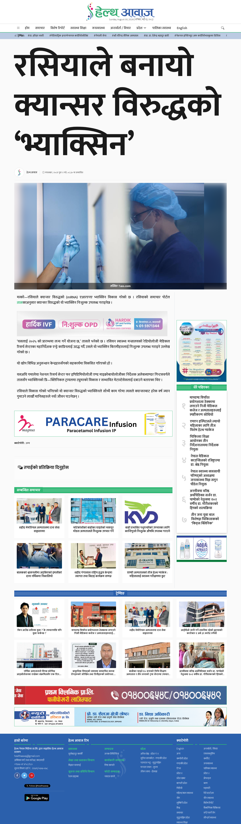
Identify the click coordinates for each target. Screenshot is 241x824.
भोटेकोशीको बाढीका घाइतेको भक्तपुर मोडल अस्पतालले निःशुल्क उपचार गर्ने (93, 529)
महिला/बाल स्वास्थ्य (185, 793)
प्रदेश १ (179, 773)
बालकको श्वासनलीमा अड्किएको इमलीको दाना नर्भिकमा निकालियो (39, 574)
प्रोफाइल (207, 778)
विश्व (178, 808)
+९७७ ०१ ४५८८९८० (23, 764)
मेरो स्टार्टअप (209, 793)
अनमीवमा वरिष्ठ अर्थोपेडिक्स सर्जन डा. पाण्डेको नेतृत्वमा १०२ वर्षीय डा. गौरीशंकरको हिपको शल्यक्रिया (204, 499)
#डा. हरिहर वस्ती (36, 35)
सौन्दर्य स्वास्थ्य (210, 817)
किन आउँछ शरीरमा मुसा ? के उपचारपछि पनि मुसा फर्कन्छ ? (39, 632)
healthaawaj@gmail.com (27, 756)
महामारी (207, 788)
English (182, 28)
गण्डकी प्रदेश (182, 763)
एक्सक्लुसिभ (209, 753)
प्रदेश (140, 28)
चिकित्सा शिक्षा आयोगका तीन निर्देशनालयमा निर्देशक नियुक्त (204, 443)
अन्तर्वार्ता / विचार (120, 28)
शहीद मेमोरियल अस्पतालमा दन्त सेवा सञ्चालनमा (39, 529)
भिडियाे (179, 788)
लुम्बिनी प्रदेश (182, 803)
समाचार (40, 28)
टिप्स (179, 768)
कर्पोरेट (207, 758)
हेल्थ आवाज (32, 172)
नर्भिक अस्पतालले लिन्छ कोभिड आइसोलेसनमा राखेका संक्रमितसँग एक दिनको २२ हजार (39, 674)
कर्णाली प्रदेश (182, 758)
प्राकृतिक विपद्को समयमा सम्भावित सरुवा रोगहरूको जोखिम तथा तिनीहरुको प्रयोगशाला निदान (93, 674)
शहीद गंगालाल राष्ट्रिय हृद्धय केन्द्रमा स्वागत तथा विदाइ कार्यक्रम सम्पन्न (93, 574)
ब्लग (206, 783)
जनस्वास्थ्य (98, 28)
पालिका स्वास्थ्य (161, 28)
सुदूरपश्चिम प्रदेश (183, 817)
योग (178, 798)
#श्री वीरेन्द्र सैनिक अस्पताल (125, 35)
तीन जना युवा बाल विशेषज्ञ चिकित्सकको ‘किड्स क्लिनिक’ (205, 519)
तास (20, 303)
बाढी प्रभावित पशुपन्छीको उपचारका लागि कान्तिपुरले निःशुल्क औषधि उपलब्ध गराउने (147, 529)
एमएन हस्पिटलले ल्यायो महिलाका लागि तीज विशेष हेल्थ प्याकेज (205, 425)
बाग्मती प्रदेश (182, 783)
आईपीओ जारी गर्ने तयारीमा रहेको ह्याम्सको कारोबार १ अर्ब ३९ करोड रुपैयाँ (201, 632)
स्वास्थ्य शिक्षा (78, 28)
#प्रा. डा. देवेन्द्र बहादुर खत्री (156, 35)
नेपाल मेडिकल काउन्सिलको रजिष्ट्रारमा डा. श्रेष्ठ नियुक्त (205, 460)
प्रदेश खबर (181, 778)
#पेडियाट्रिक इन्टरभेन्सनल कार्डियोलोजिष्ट (68, 35)
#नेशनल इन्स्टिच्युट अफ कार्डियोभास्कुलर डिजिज (197, 35)
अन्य (28, 443)
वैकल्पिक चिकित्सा (212, 808)
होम (27, 28)
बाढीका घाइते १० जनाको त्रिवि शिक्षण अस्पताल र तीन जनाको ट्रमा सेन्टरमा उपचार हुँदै (147, 674)
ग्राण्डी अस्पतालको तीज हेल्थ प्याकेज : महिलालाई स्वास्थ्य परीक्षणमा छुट (147, 574)
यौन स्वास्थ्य (209, 798)
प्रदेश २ (207, 773)
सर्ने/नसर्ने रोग (209, 813)
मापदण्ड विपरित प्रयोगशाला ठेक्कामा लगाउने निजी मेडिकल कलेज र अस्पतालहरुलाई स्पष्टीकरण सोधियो (205, 406)
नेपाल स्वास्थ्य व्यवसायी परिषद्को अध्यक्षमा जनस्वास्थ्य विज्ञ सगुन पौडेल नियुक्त (205, 477)
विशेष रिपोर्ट (57, 28)
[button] (18, 28)
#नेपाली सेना (100, 35)
